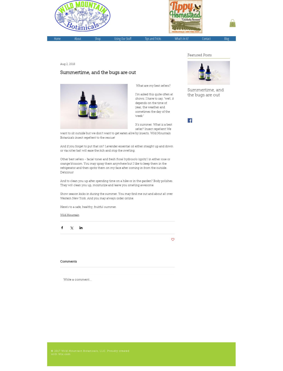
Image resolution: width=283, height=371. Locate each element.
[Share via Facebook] (62, 227)
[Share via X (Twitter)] (71, 227)
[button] (232, 23)
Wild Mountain (69, 215)
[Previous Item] (193, 73)
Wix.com (64, 354)
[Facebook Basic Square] (190, 120)
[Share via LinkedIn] (81, 227)
